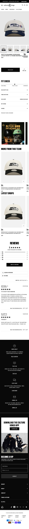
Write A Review (15, 264)
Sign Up (15, 476)
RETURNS (3, 104)
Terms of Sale (10, 516)
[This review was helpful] (23, 308)
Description (4, 90)
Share (2, 108)
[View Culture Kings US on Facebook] (14, 507)
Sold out (10, 70)
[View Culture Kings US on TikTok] (11, 507)
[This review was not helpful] (26, 308)
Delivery (14, 99)
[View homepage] (9, 5)
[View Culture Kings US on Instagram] (17, 507)
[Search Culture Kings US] (22, 5)
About (3, 493)
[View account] (25, 5)
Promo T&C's (24, 516)
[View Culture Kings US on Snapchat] (26, 507)
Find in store (4, 94)
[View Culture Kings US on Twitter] (20, 507)
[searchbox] (15, 272)
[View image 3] (17, 49)
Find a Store (5, 497)
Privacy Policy (17, 516)
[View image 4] (23, 49)
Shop (3, 484)
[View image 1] (3, 49)
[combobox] (21, 280)
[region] (14, 252)
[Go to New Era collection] (25, 54)
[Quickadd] (23, 181)
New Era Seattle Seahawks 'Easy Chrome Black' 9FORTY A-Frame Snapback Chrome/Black (12, 188)
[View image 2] (10, 49)
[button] (27, 5)
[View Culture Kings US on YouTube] (23, 507)
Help (2, 488)
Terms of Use (3, 516)
